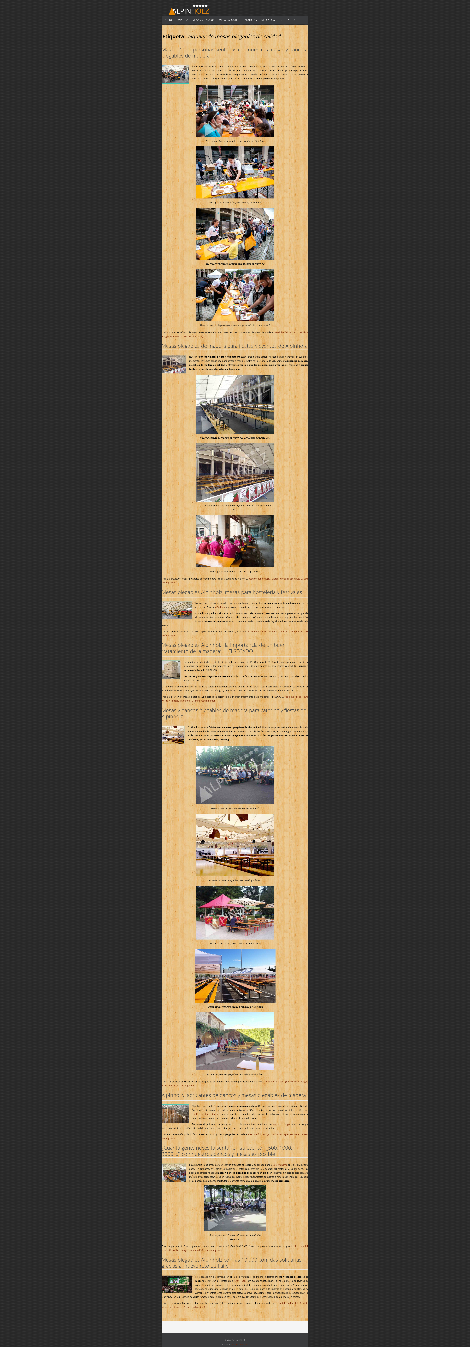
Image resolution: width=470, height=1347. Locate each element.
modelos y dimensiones (205, 1114)
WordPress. (244, 1344)
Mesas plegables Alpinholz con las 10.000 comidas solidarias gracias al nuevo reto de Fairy (231, 1262)
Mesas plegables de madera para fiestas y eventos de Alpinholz (234, 345)
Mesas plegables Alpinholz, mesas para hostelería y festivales (232, 592)
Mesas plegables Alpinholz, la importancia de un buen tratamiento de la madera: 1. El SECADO (224, 647)
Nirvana (235, 1344)
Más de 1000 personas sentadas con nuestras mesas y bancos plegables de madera (234, 52)
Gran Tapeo (240, 1280)
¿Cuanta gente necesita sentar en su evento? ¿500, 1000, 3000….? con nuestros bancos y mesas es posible (227, 1150)
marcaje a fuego (281, 1124)
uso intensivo (280, 1164)
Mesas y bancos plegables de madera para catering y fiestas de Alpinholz (234, 713)
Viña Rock (220, 607)
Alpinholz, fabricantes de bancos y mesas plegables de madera (234, 1095)
